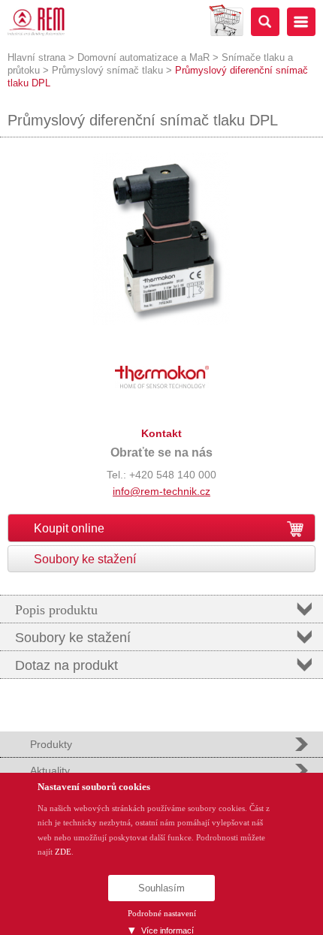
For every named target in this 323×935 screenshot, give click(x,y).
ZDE (63, 851)
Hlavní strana (36, 57)
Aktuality (50, 771)
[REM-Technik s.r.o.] (36, 22)
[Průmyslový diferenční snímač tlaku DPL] (161, 322)
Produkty (51, 744)
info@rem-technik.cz (161, 491)
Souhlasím (161, 888)
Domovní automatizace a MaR (143, 57)
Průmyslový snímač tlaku (107, 70)
